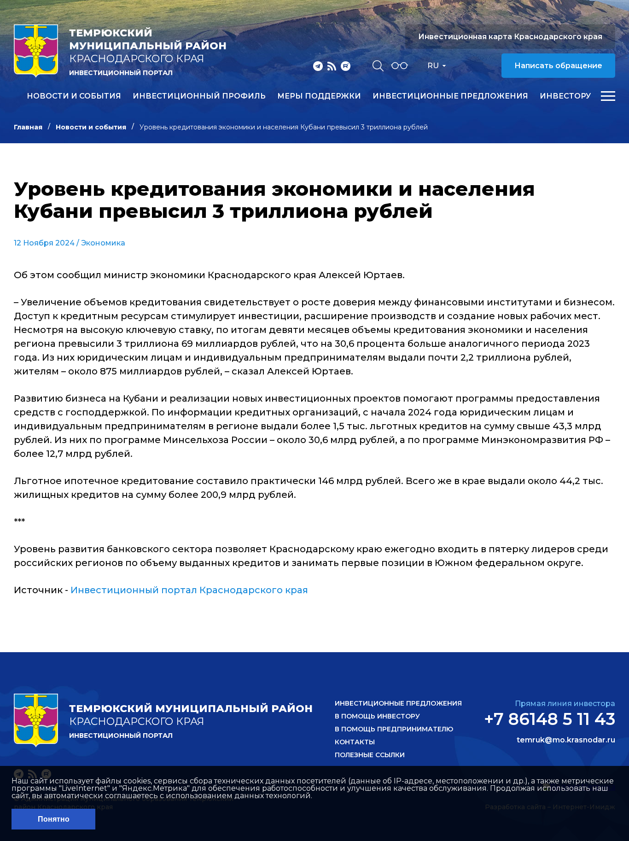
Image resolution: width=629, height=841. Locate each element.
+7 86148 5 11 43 (549, 719)
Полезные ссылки (370, 755)
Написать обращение (558, 65)
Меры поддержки (319, 96)
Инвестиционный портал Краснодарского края (189, 590)
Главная (28, 127)
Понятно (54, 819)
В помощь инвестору (377, 716)
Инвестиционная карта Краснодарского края (510, 36)
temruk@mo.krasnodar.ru (566, 740)
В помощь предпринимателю (394, 729)
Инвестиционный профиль (199, 96)
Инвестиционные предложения (450, 96)
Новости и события (74, 96)
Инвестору (565, 96)
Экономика (103, 243)
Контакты (355, 742)
